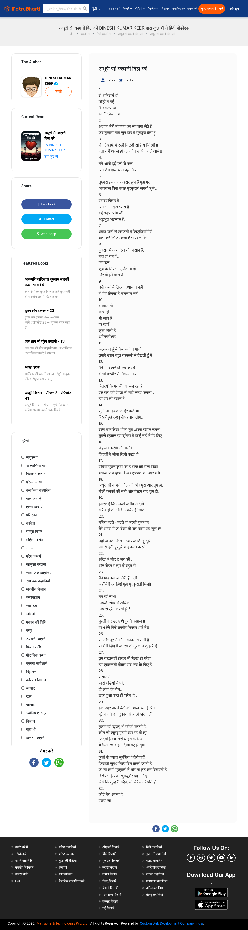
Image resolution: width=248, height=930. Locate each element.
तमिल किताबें (109, 874)
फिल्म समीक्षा (35, 647)
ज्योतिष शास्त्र (36, 713)
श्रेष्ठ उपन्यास (67, 854)
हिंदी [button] (94, 9)
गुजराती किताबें (111, 861)
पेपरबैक (152, 9)
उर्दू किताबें (108, 908)
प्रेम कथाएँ (33, 556)
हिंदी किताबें (109, 854)
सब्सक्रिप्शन (178, 9)
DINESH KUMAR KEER (58, 81)
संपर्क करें (192, 9)
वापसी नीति (21, 874)
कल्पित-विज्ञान (36, 680)
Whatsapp (48, 234)
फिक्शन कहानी (36, 474)
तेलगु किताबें (109, 881)
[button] (85, 8)
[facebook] (191, 858)
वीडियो (139, 9)
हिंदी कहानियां (154, 847)
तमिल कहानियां (154, 888)
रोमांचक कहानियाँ (38, 581)
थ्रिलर (31, 671)
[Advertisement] (46, 805)
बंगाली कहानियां (155, 874)
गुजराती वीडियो (68, 861)
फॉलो (58, 91)
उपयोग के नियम (24, 867)
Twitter (48, 219)
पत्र (29, 630)
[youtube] (221, 858)
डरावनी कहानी (36, 638)
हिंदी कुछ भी (51, 156)
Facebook (48, 204)
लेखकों (63, 867)
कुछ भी (31, 729)
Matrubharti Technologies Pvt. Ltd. (63, 923)
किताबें (126, 9)
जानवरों (31, 704)
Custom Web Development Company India (171, 923)
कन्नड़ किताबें (110, 901)
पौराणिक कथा (36, 655)
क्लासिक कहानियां (38, 490)
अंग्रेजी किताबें (110, 847)
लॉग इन (235, 8)
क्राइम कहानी (35, 737)
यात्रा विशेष (34, 531)
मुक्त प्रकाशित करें (212, 8)
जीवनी (30, 614)
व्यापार (30, 688)
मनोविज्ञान (33, 597)
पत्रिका (31, 515)
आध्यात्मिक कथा (37, 465)
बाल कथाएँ (33, 498)
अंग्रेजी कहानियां (156, 867)
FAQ (18, 881)
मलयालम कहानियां (156, 881)
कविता (30, 523)
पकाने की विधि (36, 622)
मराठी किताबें (109, 867)
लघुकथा (32, 457)
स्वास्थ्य (31, 606)
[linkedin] (231, 858)
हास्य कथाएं (34, 507)
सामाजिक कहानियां (39, 573)
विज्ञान (30, 721)
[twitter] (211, 858)
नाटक (30, 548)
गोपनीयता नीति (24, 861)
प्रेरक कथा (34, 482)
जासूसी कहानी (36, 564)
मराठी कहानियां (154, 861)
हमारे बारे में (114, 9)
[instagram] (201, 858)
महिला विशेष (34, 540)
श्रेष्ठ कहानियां (67, 847)
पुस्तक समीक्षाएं (36, 663)
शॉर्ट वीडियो (65, 874)
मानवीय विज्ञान (36, 589)
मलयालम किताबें (111, 895)
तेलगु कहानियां (154, 895)
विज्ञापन (166, 9)
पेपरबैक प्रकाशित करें (71, 881)
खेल (29, 696)
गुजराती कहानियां (156, 854)
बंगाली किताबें (110, 888)
